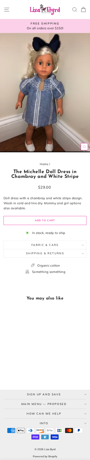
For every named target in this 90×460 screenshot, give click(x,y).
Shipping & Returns (45, 253)
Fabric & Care (45, 245)
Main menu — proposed (44, 404)
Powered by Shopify (45, 456)
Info (44, 423)
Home (44, 164)
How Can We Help (44, 413)
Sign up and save (44, 394)
